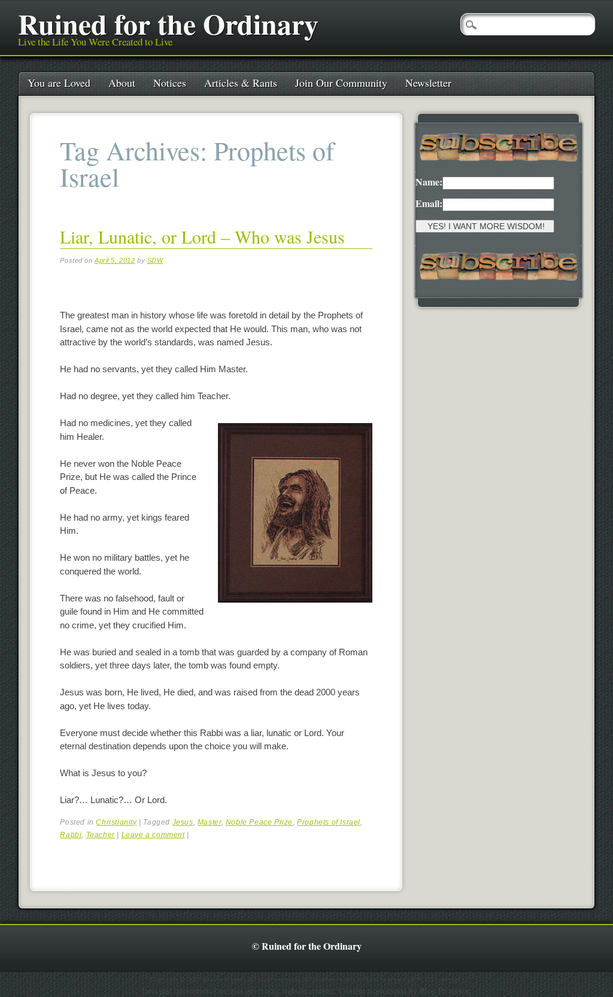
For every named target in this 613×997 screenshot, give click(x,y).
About (121, 82)
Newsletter (428, 82)
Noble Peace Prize (259, 822)
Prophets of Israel (328, 822)
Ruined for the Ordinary (168, 23)
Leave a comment (153, 835)
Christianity (116, 822)
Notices (169, 82)
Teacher (100, 835)
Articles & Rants (240, 82)
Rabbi (70, 835)
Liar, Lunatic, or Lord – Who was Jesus (202, 236)
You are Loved (59, 82)
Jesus (182, 822)
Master (209, 822)
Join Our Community (341, 82)
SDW (155, 260)
